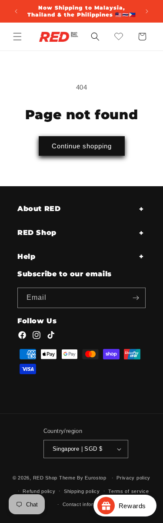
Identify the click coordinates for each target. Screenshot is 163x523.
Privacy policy (133, 477)
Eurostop (95, 477)
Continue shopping (82, 146)
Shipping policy (82, 491)
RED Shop (45, 477)
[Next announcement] (146, 11)
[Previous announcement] (16, 11)
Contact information (86, 504)
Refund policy (39, 491)
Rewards (135, 506)
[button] (17, 36)
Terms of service (128, 491)
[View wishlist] (118, 36)
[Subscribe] (135, 298)
